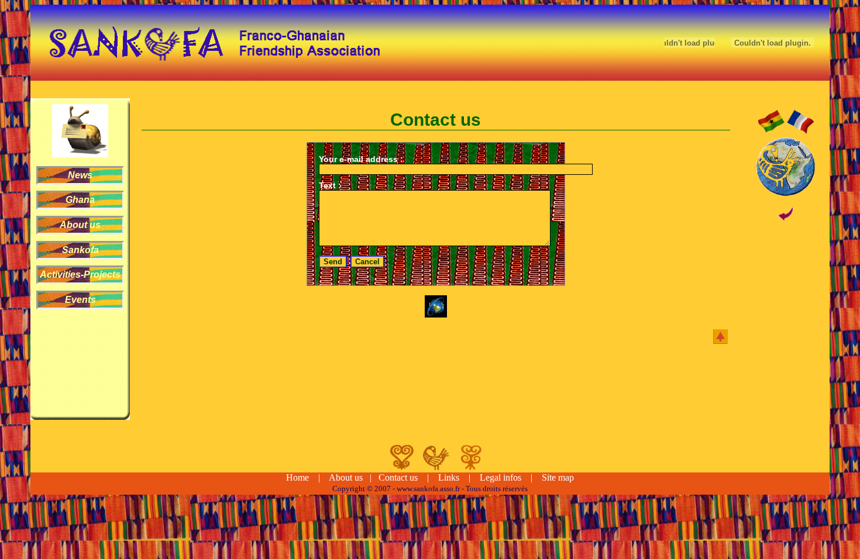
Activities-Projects (80, 275)
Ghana (80, 200)
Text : (330, 185)
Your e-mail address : (361, 159)
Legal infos (500, 477)
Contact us (398, 477)
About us (80, 225)
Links (448, 477)
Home (297, 477)
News (80, 175)
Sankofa (80, 250)
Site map (558, 477)
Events (80, 300)
